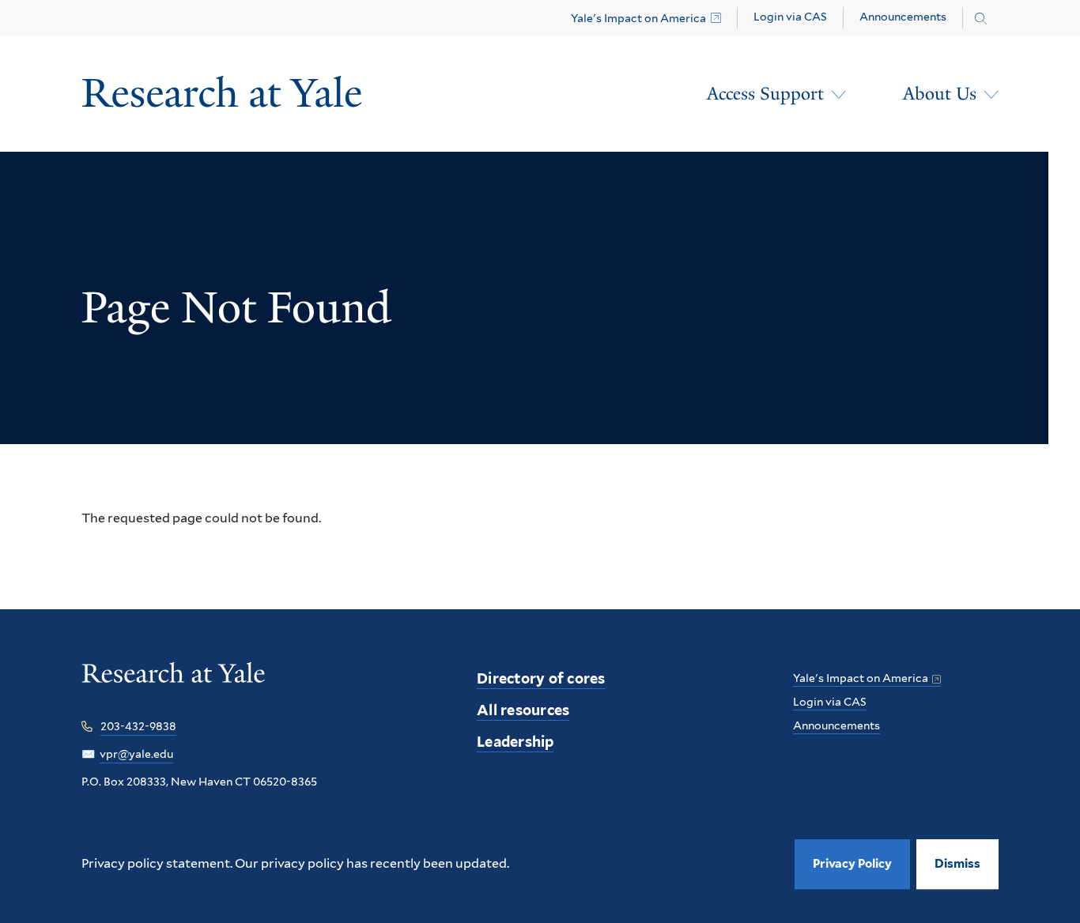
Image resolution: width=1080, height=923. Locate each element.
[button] (957, 864)
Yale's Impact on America (638, 18)
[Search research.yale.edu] (981, 19)
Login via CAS (790, 16)
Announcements (902, 16)
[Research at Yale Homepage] (222, 94)
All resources (523, 710)
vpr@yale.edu (136, 754)
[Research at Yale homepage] (173, 683)
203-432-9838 (138, 726)
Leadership (515, 741)
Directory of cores (541, 678)
